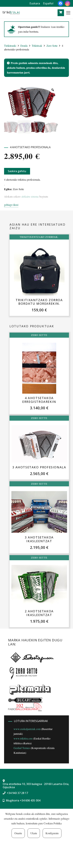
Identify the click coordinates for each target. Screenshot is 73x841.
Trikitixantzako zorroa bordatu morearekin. (39, 302)
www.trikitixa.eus (23, 738)
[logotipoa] (11, 12)
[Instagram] (67, 3)
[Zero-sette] (25, 672)
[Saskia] (60, 12)
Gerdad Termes (22, 748)
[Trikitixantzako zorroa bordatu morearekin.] (39, 270)
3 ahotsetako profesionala (39, 467)
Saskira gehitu (17, 171)
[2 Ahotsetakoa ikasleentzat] (39, 585)
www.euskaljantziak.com (27, 729)
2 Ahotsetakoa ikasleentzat (39, 613)
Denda (24, 45)
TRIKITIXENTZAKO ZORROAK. (39, 237)
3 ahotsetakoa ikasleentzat (39, 539)
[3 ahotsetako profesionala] (39, 443)
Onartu (18, 833)
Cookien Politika (53, 823)
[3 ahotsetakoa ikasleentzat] (39, 512)
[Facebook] (60, 3)
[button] (68, 13)
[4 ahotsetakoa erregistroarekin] (39, 368)
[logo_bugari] (25, 700)
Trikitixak (37, 45)
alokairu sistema (30, 196)
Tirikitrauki (10, 45)
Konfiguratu (52, 833)
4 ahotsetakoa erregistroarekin (39, 400)
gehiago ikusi (11, 204)
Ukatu (33, 833)
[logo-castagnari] (31, 657)
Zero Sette (52, 45)
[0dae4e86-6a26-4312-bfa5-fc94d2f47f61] (25, 707)
